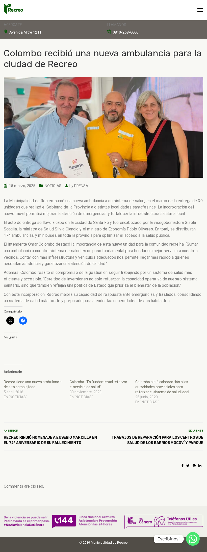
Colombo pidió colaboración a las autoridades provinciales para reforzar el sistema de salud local (162, 387)
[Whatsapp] (193, 539)
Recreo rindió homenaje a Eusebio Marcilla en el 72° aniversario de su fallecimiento (50, 440)
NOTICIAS (53, 185)
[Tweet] (188, 466)
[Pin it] (194, 466)
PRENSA (81, 185)
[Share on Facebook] (183, 466)
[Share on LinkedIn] (199, 466)
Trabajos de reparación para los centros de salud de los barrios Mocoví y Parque (157, 440)
